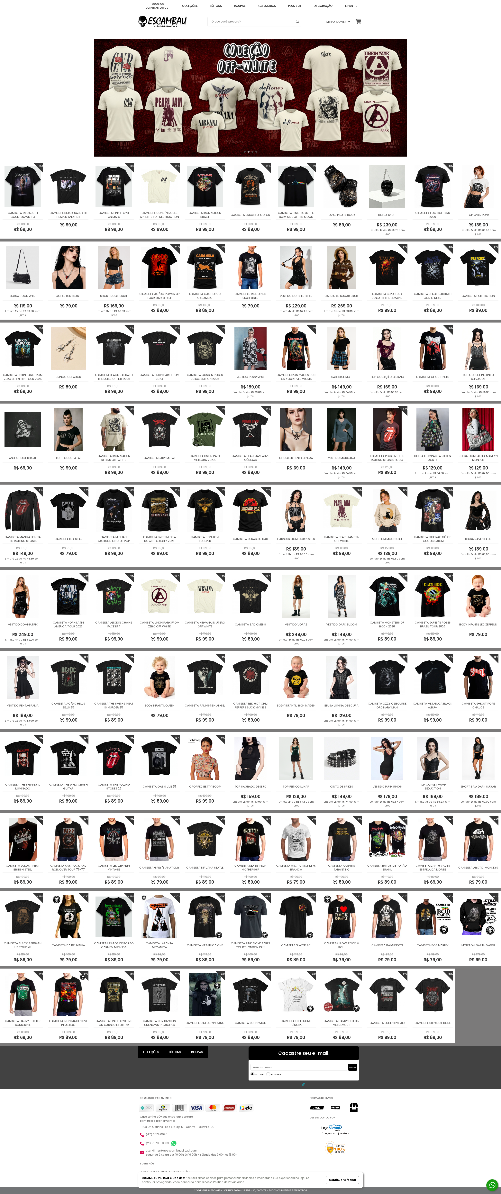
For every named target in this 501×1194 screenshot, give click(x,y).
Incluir (259, 1074)
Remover (276, 1074)
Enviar (352, 1067)
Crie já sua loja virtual (335, 1133)
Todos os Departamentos (157, 6)
